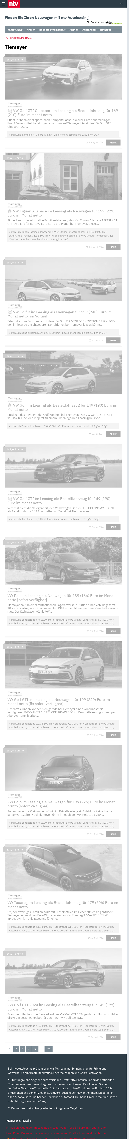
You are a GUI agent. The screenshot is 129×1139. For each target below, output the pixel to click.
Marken (31, 29)
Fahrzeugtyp (15, 29)
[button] (14, 4)
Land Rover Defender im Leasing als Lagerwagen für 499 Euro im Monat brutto (56, 1133)
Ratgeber (105, 29)
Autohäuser (89, 29)
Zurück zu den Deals (20, 37)
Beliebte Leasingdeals (52, 29)
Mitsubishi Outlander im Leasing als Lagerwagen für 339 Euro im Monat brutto (56, 1127)
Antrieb (74, 29)
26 (48, 1049)
